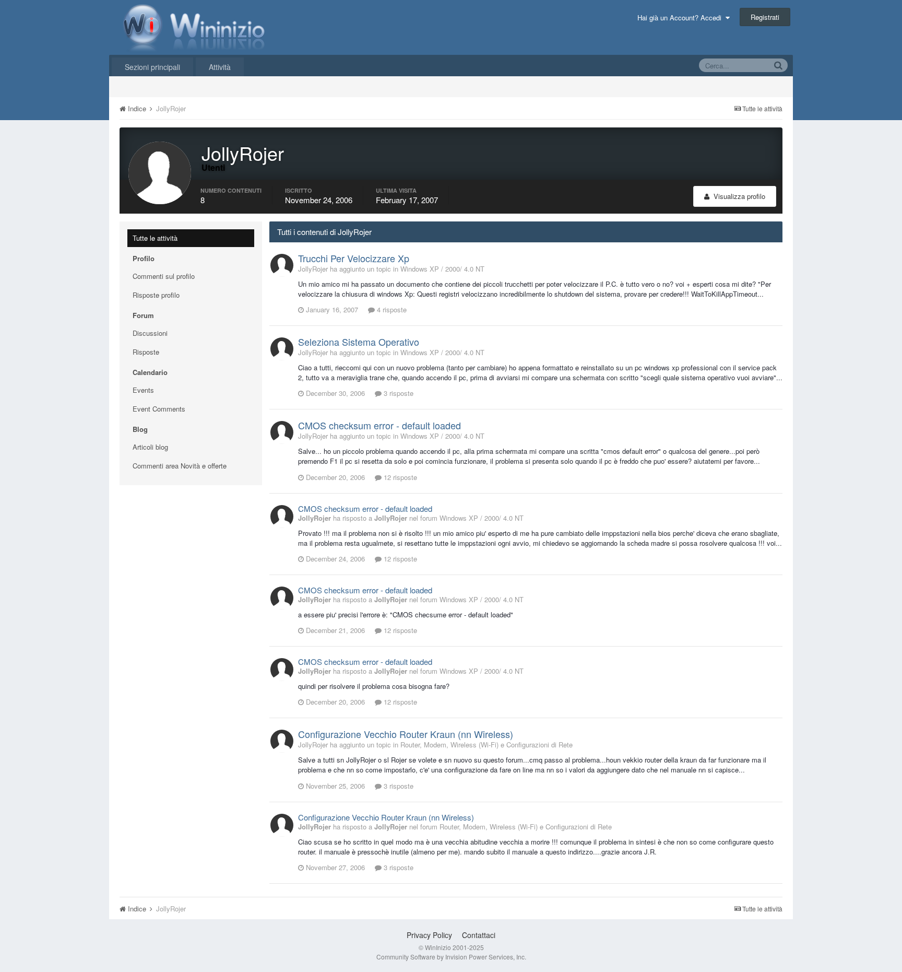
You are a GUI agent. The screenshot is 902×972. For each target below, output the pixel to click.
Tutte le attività (155, 238)
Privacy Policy (429, 935)
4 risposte (391, 309)
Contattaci (478, 935)
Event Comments (159, 409)
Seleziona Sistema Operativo (358, 341)
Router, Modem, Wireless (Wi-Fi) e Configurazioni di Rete (486, 745)
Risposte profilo (156, 295)
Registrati (765, 17)
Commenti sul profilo (164, 276)
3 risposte (397, 393)
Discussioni (150, 333)
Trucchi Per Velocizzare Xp (353, 258)
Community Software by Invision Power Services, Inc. (451, 956)
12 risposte (399, 477)
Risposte (146, 352)
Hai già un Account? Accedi (681, 17)
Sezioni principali (152, 67)
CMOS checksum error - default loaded (379, 425)
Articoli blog (150, 447)
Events (143, 390)
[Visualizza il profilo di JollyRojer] (281, 265)
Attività (220, 67)
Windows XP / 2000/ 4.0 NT (442, 269)
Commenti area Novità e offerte (180, 466)
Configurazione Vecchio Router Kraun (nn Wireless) (405, 734)
